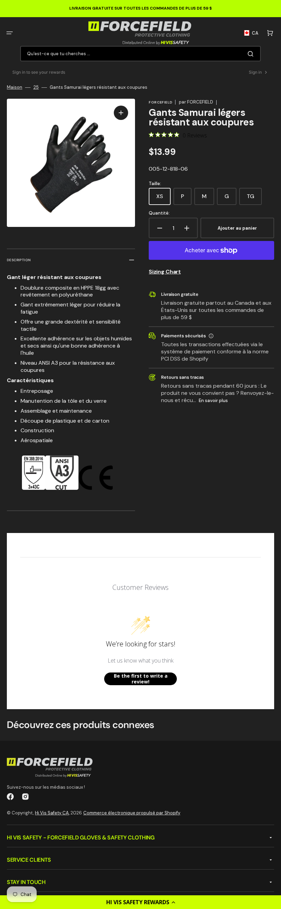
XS (163, 199)
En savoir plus (213, 400)
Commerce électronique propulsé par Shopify (131, 813)
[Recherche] (252, 53)
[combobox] (140, 53)
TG (254, 199)
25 (36, 87)
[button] (140, 902)
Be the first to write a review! (141, 678)
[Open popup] (211, 335)
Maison (14, 87)
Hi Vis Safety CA (52, 813)
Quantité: (159, 213)
